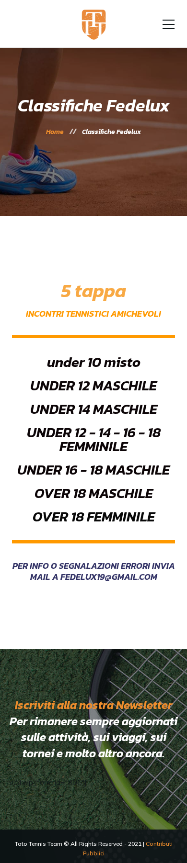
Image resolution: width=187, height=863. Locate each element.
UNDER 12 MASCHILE (93, 385)
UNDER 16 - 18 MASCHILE (93, 469)
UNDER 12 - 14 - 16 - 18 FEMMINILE (94, 439)
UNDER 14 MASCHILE (93, 408)
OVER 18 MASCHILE (94, 493)
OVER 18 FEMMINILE (94, 516)
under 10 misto (93, 362)
